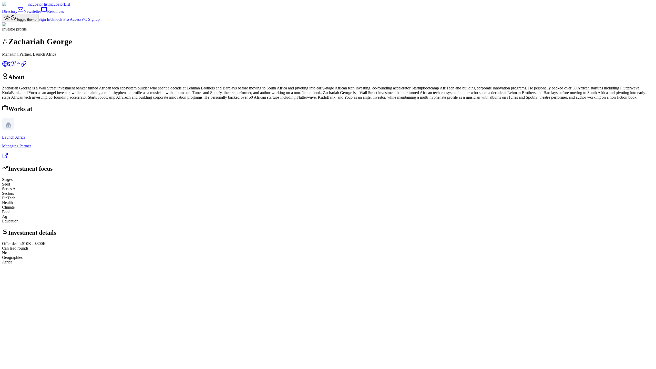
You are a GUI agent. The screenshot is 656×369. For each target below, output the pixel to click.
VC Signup (90, 19)
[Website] (5, 65)
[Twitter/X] (11, 65)
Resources (55, 11)
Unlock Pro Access (65, 19)
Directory (9, 11)
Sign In (44, 19)
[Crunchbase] (23, 65)
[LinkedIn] (17, 65)
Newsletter (32, 11)
